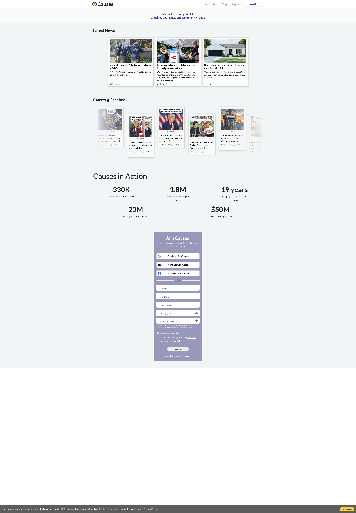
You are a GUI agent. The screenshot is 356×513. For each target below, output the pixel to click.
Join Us (253, 4)
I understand (347, 509)
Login (187, 355)
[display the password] (196, 313)
